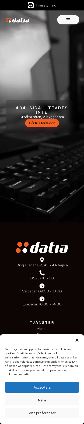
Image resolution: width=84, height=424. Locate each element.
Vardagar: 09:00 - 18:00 (42, 291)
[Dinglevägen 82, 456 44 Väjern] (42, 259)
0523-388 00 (42, 278)
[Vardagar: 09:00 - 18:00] (42, 285)
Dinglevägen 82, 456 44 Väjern (42, 265)
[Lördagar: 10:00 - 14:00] (42, 298)
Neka (42, 400)
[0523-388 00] (42, 272)
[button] (77, 340)
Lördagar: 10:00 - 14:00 (42, 304)
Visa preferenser (42, 413)
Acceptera (42, 387)
